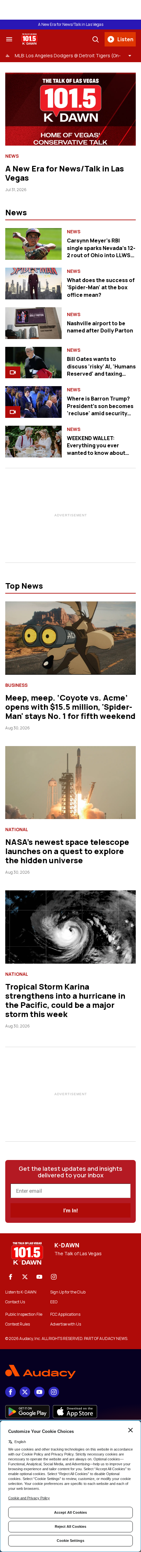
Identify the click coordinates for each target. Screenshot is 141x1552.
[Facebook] (10, 1277)
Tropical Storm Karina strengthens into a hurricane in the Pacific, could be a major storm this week (65, 1000)
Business (16, 685)
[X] (25, 1277)
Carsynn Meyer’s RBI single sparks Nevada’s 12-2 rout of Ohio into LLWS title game (101, 251)
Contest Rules (17, 1324)
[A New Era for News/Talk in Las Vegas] (70, 109)
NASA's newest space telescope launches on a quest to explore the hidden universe (67, 850)
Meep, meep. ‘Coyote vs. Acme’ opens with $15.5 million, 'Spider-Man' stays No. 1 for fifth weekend (70, 706)
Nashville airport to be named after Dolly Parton (100, 327)
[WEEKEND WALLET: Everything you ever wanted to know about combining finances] (33, 441)
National (16, 829)
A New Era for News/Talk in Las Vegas (70, 24)
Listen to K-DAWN (20, 1292)
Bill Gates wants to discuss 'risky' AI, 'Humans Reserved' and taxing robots (101, 369)
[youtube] (39, 1277)
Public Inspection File (23, 1314)
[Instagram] (54, 1277)
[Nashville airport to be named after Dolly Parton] (33, 323)
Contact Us (15, 1302)
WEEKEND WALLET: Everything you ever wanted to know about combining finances (96, 449)
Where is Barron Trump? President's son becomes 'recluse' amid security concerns (100, 409)
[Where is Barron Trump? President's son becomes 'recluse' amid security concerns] (33, 402)
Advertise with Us (65, 1324)
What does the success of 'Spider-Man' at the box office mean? (101, 287)
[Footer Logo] (70, 1372)
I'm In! (70, 1210)
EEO (53, 1302)
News (12, 156)
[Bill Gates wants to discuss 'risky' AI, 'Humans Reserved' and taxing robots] (33, 363)
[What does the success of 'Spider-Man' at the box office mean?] (33, 283)
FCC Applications (65, 1314)
